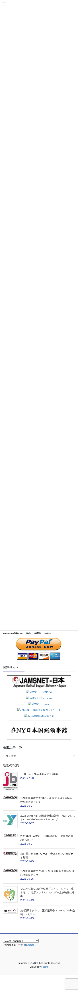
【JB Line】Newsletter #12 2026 (39, 774)
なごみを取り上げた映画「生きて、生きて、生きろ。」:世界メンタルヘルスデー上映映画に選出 (47, 892)
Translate (29, 944)
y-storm (44, 967)
